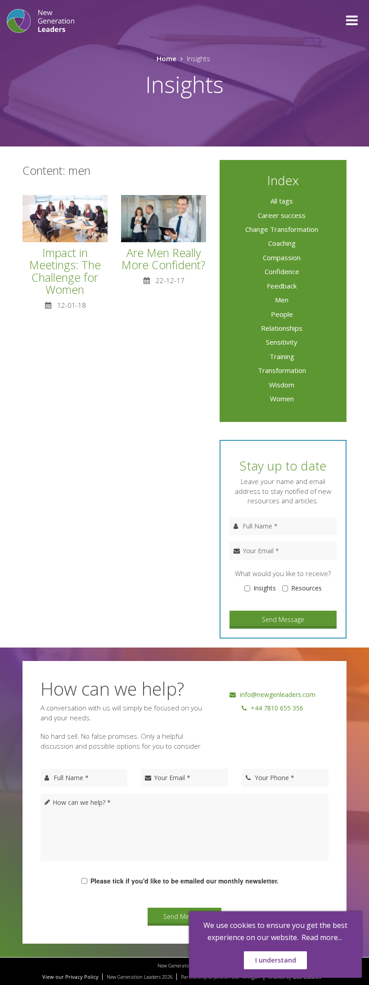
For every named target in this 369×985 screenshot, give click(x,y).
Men (281, 299)
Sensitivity (281, 341)
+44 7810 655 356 (276, 708)
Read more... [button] (322, 937)
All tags (281, 200)
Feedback (282, 285)
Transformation (282, 370)
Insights (264, 588)
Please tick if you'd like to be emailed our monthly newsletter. (184, 880)
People (282, 314)
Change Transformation (281, 229)
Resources (306, 588)
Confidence (282, 271)
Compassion (282, 257)
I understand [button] (275, 960)
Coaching (282, 243)
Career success (282, 215)
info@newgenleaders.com (276, 694)
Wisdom (281, 384)
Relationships (281, 328)
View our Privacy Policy (70, 976)
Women (282, 398)
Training (282, 356)
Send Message (283, 619)
